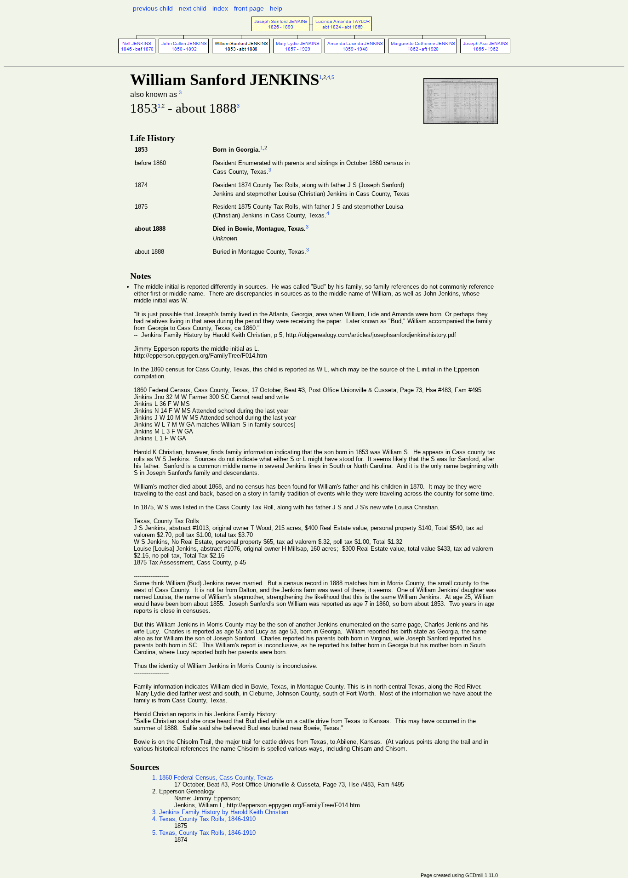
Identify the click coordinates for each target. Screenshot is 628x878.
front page (249, 8)
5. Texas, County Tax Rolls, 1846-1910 (204, 832)
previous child (153, 8)
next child (192, 8)
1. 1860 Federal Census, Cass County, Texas (212, 777)
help (276, 8)
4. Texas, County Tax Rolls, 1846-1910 (204, 818)
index (220, 8)
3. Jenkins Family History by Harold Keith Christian (220, 812)
